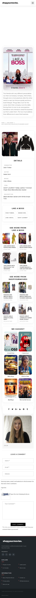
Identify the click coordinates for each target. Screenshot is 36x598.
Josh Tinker (9, 213)
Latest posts (23, 564)
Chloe (6, 445)
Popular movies (7, 564)
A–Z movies (6, 568)
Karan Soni (22, 213)
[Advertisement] (18, 24)
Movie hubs (23, 568)
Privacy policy (6, 581)
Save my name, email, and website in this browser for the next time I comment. (17, 482)
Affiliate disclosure (24, 581)
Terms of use (6, 584)
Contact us (22, 577)
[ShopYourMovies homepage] (10, 3)
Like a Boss (9, 217)
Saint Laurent (23, 217)
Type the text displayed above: (20, 494)
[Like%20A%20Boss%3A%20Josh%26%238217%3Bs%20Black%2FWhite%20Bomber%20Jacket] (9, 409)
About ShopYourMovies (8, 577)
